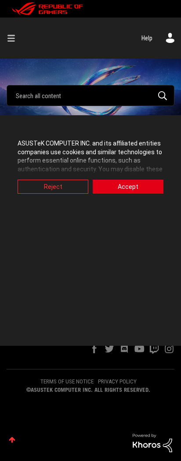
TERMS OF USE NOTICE (67, 381)
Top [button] (12, 439)
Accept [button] (128, 186)
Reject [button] (53, 186)
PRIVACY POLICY (117, 381)
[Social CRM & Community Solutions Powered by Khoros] (152, 442)
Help (146, 38)
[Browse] (14, 38)
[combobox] (90, 95)
